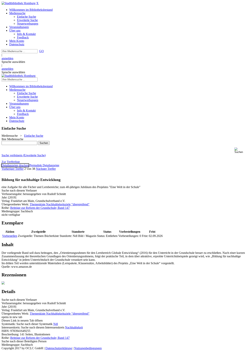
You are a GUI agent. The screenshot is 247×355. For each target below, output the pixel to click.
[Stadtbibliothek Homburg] (19, 3)
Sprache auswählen (13, 61)
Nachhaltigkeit (74, 327)
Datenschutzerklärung (58, 348)
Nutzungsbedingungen (88, 348)
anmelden (7, 58)
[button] (239, 150)
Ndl (55, 324)
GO (41, 51)
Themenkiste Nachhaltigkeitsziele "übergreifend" (60, 204)
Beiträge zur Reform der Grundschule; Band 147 (40, 207)
